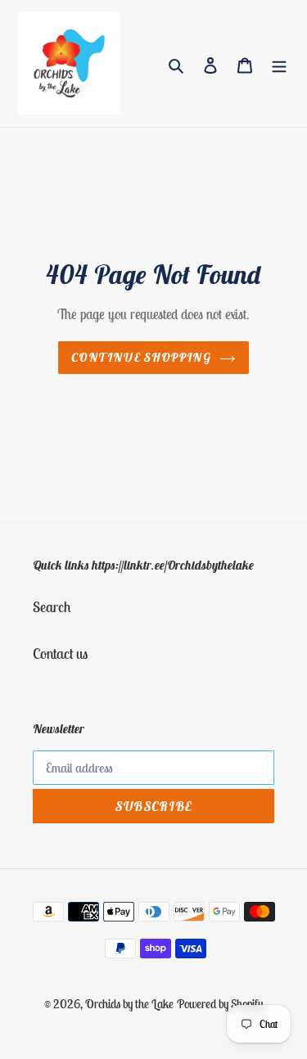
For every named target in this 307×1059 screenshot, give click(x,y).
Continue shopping (141, 357)
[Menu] (279, 63)
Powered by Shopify (220, 1004)
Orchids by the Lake (129, 1004)
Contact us (60, 653)
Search (52, 606)
